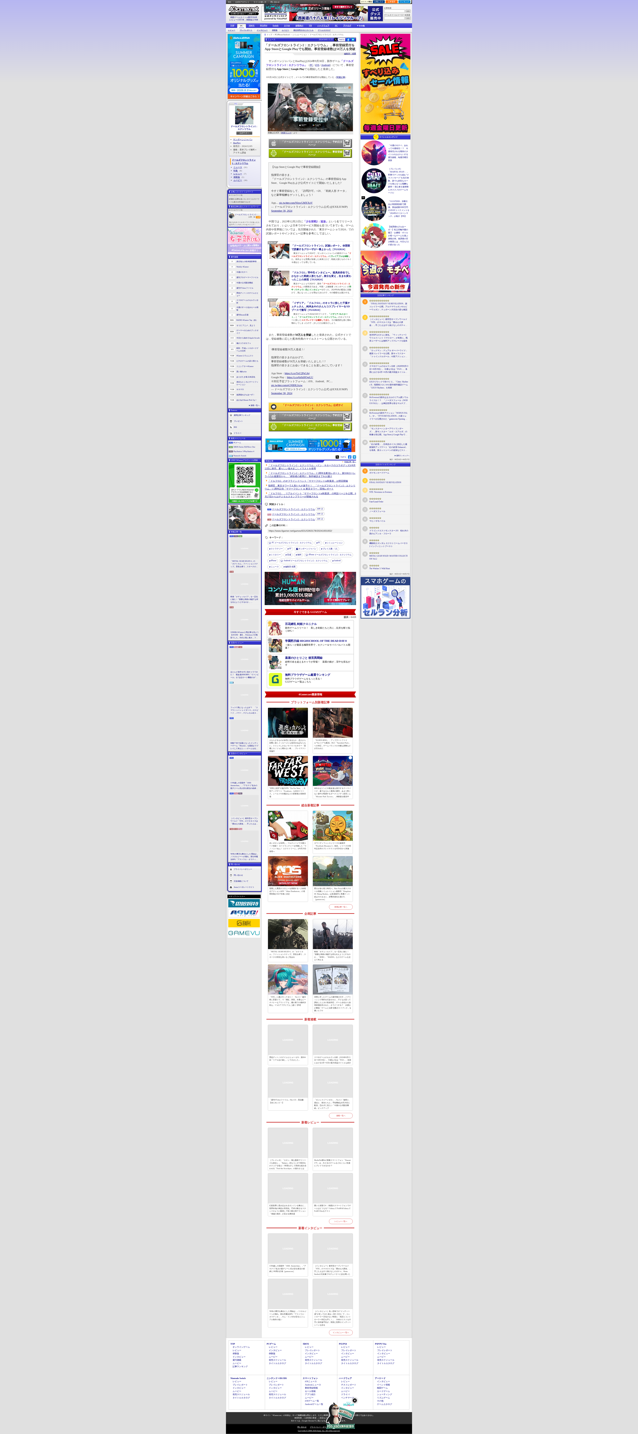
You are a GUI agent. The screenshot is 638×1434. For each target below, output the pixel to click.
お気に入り (378, 2)
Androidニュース (313, 1384)
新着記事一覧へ (340, 907)
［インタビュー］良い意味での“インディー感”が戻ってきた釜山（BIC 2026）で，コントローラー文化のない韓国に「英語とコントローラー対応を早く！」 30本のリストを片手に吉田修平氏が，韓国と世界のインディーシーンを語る (332, 1318)
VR (310, 25)
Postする (341, 39)
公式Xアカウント (242, 2)
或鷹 (290, 567)
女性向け (299, 25)
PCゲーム (237, 443)
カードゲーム (383, 1391)
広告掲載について (241, 881)
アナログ (347, 25)
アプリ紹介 (310, 1394)
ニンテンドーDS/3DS (277, 1378)
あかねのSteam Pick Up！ (246, 400)
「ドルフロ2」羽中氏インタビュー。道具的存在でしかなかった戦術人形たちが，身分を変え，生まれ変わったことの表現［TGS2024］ (321, 276)
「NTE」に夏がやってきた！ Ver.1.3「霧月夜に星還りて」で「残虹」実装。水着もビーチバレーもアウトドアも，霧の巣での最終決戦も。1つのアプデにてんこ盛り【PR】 (287, 1001)
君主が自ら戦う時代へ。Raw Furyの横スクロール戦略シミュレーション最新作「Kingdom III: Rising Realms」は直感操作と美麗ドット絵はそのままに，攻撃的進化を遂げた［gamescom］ (332, 893)
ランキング (404, 2)
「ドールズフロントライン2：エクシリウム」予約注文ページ (311, 143)
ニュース (237, 167)
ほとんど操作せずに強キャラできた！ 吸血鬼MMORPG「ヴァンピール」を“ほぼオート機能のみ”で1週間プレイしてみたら (244, 675)
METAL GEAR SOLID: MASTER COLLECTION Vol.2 (388, 557)
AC (336, 25)
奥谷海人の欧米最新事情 (246, 261)
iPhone (273, 560)
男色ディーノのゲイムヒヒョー (247, 294)
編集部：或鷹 (350, 54)
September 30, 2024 (281, 210)
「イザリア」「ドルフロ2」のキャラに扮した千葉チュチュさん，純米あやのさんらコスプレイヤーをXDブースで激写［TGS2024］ (320, 306)
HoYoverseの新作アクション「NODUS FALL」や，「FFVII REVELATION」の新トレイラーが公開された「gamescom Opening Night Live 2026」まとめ (388, 416)
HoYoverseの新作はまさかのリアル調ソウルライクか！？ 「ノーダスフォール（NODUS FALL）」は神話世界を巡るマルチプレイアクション (388, 400)
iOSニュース (311, 1381)
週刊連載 (237, 1360)
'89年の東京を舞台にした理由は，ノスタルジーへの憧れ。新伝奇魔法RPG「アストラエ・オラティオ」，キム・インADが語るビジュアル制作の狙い (244, 857)
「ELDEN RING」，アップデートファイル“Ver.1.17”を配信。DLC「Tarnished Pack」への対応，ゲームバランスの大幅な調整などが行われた (332, 744)
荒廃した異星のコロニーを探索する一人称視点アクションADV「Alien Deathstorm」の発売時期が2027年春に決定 (287, 891)
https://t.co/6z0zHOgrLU (300, 377)
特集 (235, 170)
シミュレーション (335, 543)
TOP (232, 25)
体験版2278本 (252, 20)
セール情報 (310, 1391)
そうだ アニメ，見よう (245, 325)
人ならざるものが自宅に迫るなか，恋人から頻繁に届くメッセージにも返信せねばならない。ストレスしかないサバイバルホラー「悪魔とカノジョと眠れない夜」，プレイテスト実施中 (287, 745)
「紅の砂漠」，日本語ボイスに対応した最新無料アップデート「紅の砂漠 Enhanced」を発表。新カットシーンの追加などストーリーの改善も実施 (388, 447)
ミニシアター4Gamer (245, 366)
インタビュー (262, 30)
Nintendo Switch (239, 456)
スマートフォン (310, 1378)
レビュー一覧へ (340, 1221)
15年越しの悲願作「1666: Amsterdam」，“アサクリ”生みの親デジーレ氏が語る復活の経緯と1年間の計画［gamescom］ (244, 786)
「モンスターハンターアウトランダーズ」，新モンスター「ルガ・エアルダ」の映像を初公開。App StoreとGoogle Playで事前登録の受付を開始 (388, 431)
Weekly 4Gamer (242, 267)
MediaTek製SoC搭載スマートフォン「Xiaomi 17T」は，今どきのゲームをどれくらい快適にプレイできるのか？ (332, 1163)
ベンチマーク (347, 1397)
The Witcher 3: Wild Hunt (379, 568)
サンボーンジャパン (243, 139)
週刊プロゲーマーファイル (247, 277)
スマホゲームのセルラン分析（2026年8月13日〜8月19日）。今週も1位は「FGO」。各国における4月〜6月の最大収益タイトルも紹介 (332, 1060)
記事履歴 (391, 2)
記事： (252, 217)
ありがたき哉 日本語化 (245, 377)
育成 (289, 555)
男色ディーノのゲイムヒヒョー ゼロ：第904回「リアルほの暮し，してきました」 (287, 1058)
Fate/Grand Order (376, 502)
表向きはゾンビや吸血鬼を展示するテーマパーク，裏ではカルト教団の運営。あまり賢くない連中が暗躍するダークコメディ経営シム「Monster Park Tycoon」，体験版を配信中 (332, 792)
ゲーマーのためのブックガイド (247, 331)
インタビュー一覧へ (341, 1332)
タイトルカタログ (277, 1363)
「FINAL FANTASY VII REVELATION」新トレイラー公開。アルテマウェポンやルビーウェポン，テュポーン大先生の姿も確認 (388, 306)
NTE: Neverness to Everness (380, 492)
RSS (229, 2)
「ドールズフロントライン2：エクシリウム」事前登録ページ (311, 153)
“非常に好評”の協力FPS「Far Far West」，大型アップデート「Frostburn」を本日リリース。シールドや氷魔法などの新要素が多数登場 (287, 792)
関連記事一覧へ (350, 462)
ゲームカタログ (324, 30)
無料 (299, 555)
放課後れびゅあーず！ (245, 395)
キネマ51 (240, 389)
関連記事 (340, 77)
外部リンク (286, 133)
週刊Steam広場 (242, 315)
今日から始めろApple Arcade (248, 338)
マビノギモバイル (377, 521)
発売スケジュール (277, 1360)
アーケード (380, 1378)
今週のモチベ (241, 272)
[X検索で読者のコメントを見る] (335, 39)
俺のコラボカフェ (243, 343)
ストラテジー (277, 549)
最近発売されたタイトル (303, 30)
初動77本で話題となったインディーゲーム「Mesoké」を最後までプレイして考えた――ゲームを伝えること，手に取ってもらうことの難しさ (244, 746)
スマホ (287, 25)
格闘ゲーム (382, 1388)
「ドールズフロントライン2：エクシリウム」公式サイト (312, 407)
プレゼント (238, 421)
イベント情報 (383, 1384)
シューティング (384, 1394)
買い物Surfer (241, 372)
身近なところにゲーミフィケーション (247, 383)
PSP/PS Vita (380, 1344)
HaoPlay (237, 143)
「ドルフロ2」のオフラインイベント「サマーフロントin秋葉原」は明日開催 (308, 481)
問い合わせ (275, 2)
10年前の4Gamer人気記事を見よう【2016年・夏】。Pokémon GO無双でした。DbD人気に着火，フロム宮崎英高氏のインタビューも (244, 635)
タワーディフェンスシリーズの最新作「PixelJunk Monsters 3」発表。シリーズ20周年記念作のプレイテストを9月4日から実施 (332, 846)
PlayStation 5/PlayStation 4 (243, 451)
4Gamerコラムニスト (245, 356)
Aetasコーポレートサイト (244, 887)
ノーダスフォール (377, 511)
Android (325, 65)
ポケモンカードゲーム (379, 473)
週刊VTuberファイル (244, 288)
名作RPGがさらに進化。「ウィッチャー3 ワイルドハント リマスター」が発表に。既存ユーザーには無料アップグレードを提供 (388, 338)
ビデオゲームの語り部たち (247, 361)
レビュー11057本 (236, 20)
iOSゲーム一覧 (312, 1401)
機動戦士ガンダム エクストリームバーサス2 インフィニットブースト (388, 544)
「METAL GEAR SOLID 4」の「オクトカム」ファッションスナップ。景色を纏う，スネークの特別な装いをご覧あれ (244, 564)
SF (290, 548)
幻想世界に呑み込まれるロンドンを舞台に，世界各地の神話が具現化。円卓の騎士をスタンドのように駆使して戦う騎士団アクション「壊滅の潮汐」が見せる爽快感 (287, 1210)
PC (241, 26)
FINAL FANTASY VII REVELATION (385, 482)
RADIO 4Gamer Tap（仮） (247, 320)
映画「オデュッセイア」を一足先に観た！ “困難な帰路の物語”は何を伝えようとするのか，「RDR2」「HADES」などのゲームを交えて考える (244, 600)
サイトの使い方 (260, 2)
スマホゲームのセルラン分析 (247, 301)
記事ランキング (240, 1366)
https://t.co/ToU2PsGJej (297, 373)
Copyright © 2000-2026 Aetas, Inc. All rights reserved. (319, 1431)
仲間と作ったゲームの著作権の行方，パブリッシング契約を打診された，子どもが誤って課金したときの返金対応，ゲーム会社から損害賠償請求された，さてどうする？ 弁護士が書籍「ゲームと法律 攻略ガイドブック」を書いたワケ (332, 1004)
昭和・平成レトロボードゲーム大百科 (247, 349)
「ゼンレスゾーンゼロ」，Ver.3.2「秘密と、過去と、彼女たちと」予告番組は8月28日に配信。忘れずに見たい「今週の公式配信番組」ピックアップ (332, 1104)
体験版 (274, 30)
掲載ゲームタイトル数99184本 (243, 17)
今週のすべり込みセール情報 (247, 308)
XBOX (252, 25)
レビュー (231, 30)
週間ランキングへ (403, 456)
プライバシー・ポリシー (320, 1427)
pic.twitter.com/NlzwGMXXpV (296, 202)
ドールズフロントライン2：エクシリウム (244, 127)
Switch (275, 25)
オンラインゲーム (241, 1347)
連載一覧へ (255, 405)
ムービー (285, 30)
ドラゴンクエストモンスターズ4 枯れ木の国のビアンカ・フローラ (388, 532)
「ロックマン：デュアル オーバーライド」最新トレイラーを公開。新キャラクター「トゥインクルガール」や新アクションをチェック (388, 353)
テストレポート (348, 1384)
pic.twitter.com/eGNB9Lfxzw (287, 385)
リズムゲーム (383, 1397)
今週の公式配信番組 (244, 283)
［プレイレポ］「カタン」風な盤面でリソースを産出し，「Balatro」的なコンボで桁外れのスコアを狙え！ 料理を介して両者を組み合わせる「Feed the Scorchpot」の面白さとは (287, 1164)
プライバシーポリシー (243, 869)
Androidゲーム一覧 (314, 1404)
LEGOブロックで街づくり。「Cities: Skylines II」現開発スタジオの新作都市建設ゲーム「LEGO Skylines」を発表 (388, 385)
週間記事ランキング (242, 415)
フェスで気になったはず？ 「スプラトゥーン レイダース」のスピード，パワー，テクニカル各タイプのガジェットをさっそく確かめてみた (244, 710)
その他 (380, 1401)
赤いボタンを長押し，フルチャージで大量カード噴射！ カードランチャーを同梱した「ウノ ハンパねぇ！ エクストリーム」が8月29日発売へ (287, 847)
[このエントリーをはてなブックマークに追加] (353, 41)
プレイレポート (246, 30)
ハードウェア (323, 25)
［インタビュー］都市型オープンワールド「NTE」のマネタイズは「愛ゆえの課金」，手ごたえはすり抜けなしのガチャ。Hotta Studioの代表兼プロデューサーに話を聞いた (244, 821)
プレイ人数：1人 (330, 549)
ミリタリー (276, 555)
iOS (317, 65)
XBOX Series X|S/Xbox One (244, 447)
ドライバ (237, 433)
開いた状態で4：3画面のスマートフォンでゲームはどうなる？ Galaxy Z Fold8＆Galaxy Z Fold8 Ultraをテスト (332, 1208)
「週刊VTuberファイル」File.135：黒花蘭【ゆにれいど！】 (286, 1101)
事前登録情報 (311, 1388)
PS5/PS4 (263, 25)
